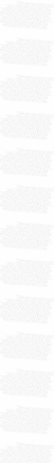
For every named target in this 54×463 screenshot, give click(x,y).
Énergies (12, 18)
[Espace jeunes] (17, 6)
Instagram (41, 102)
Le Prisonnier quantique (48, 8)
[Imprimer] (20, 21)
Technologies (13, 31)
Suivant (43, 97)
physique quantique (26, 62)
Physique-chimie (14, 26)
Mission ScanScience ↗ (13, 44)
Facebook (39, 102)
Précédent (20, 97)
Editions (12, 32)
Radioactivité (13, 23)
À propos (14, 1)
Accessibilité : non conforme (29, 102)
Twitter (40, 102)
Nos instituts (28, 1)
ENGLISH (43, 1)
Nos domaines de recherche (19, 1)
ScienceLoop (13, 39)
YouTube (42, 102)
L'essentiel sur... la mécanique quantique (24, 55)
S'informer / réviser (18, 9)
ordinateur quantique (33, 62)
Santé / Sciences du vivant (14, 28)
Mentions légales (12, 102)
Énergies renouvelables (13, 22)
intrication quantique (26, 61)
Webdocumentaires (14, 37)
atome (38, 62)
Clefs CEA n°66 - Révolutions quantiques (24, 58)
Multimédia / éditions (25, 9)
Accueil (12, 12)
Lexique (35, 102)
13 (34, 97)
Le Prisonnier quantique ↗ (13, 42)
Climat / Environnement (14, 25)
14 (35, 97)
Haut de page (51, 395)
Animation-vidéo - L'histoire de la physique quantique (25, 57)
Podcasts (12, 36)
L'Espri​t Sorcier (28, 50)
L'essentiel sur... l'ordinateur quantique (24, 56)
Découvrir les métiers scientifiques (33, 9)
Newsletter (37, 102)
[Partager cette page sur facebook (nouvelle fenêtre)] (32, 21)
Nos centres (32, 1)
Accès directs (38, 1)
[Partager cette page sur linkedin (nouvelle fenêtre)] (35, 22)
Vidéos (18, 12)
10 (30, 97)
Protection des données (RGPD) (18, 102)
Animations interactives (12, 15)
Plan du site (24, 102)
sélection (41, 62)
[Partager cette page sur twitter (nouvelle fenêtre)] (24, 22)
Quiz (11, 34)
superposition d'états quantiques (35, 61)
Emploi (35, 1)
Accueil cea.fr (41, 8)
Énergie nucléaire (14, 19)
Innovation (24, 1)
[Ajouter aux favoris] (23, 21)
